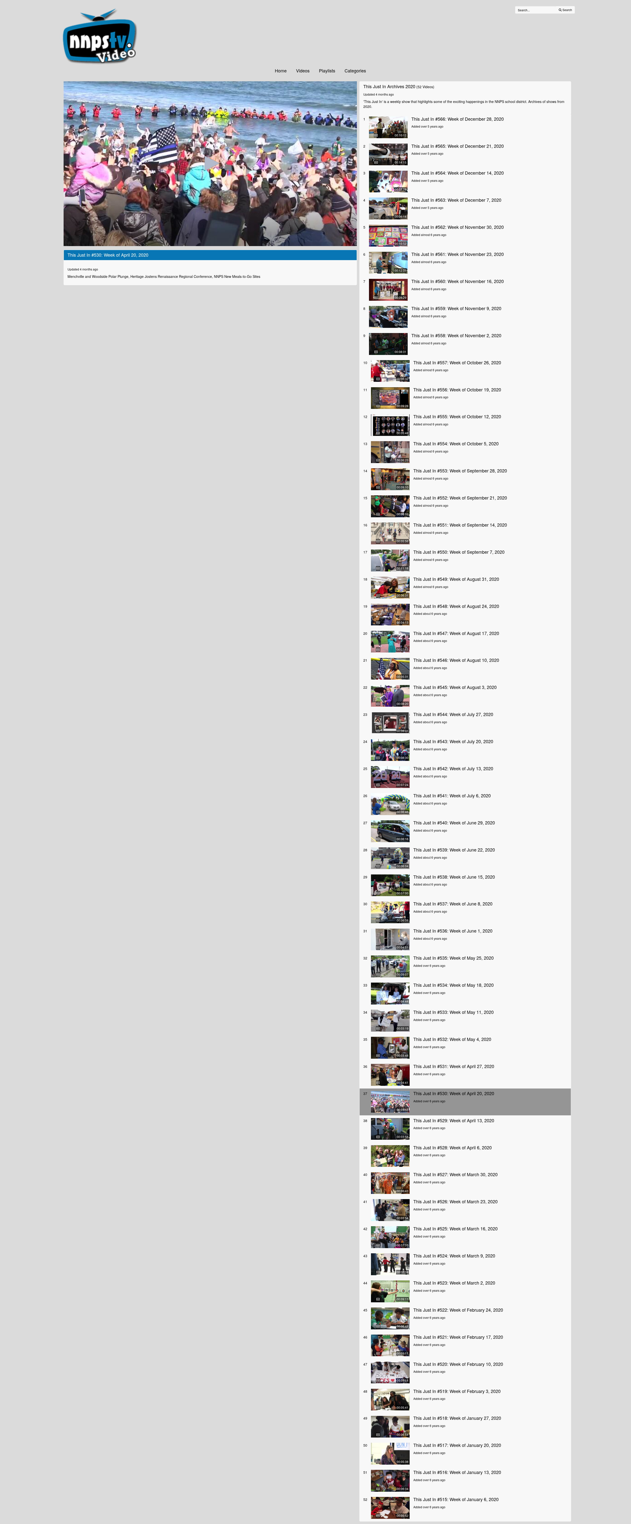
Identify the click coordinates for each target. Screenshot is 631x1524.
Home (281, 70)
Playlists (327, 70)
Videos (303, 70)
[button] (210, 163)
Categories (355, 70)
